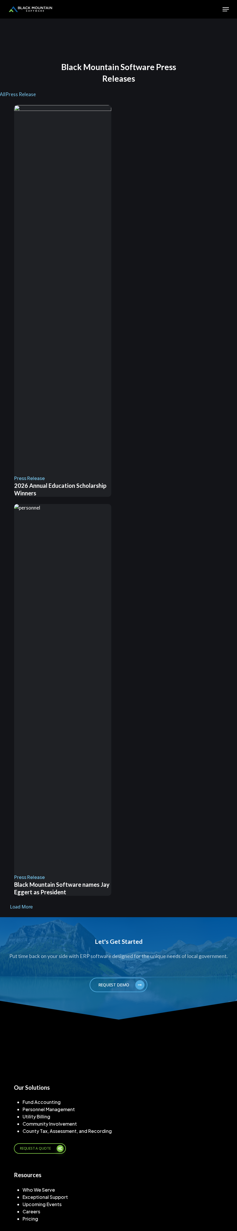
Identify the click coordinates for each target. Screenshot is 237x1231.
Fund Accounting (42, 1102)
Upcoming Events (42, 1204)
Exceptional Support (45, 1197)
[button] (226, 9)
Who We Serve (39, 1190)
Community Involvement (50, 1124)
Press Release (20, 94)
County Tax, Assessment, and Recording (67, 1131)
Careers (31, 1211)
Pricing (30, 1219)
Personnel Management (49, 1109)
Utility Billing (36, 1116)
